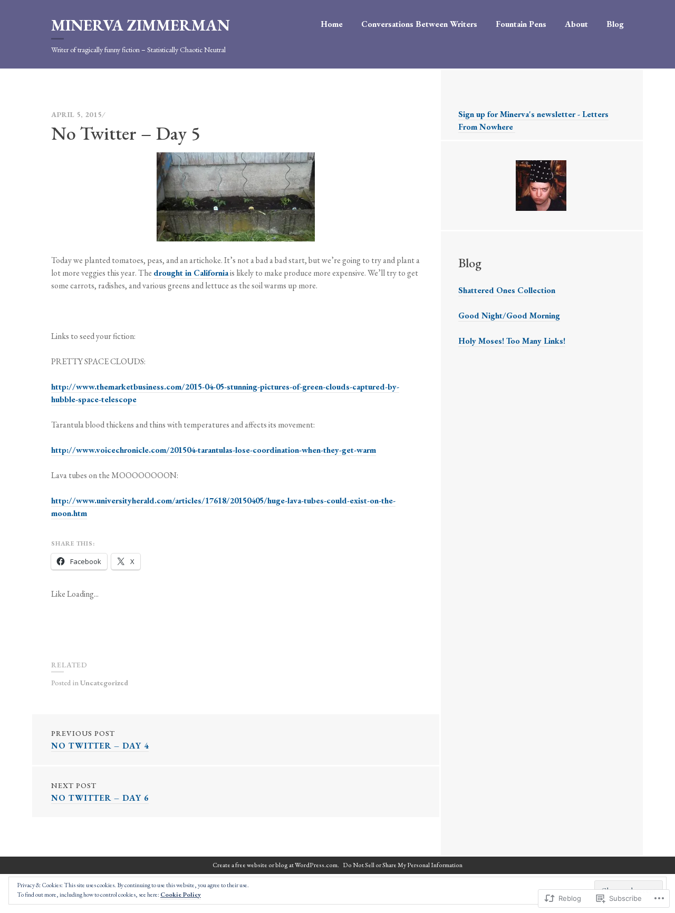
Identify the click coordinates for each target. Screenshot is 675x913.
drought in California (190, 272)
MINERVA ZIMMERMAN (140, 25)
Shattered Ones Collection (506, 290)
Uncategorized (104, 682)
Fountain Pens (521, 24)
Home (332, 24)
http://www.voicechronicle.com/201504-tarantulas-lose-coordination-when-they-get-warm (213, 449)
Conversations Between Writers (419, 24)
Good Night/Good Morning (509, 315)
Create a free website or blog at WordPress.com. (276, 865)
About (576, 24)
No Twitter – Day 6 (100, 792)
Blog (615, 24)
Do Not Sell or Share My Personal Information (402, 865)
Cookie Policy (180, 894)
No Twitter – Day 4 (100, 740)
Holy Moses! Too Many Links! (511, 340)
